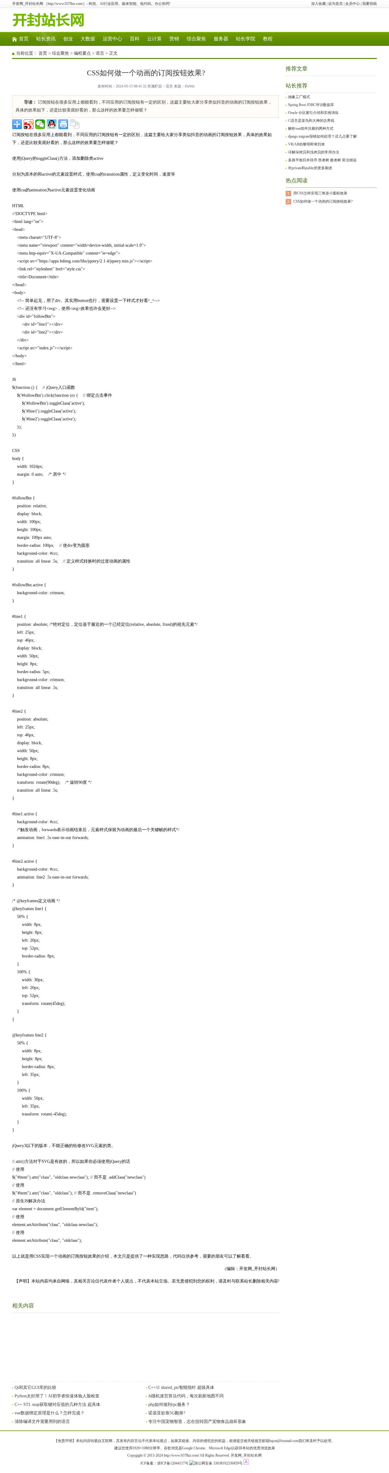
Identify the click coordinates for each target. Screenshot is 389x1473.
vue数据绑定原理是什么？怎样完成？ (49, 1413)
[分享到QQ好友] (52, 124)
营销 (174, 38)
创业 (68, 38)
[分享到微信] (40, 124)
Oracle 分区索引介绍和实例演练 (313, 113)
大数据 (88, 38)
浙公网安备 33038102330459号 (218, 1463)
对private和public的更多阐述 (310, 168)
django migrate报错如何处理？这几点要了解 (322, 136)
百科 (134, 38)
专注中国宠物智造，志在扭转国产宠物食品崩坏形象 (197, 1421)
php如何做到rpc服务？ (169, 1404)
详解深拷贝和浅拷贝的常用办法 (313, 152)
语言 (100, 53)
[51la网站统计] (246, 1463)
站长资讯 (46, 38)
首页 (24, 38)
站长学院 (245, 38)
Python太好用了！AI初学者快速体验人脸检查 (57, 1396)
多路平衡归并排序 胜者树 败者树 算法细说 (322, 160)
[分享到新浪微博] (28, 124)
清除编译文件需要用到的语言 (42, 1421)
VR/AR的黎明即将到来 (306, 144)
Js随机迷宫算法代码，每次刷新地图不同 (186, 1396)
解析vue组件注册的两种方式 (310, 128)
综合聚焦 (196, 38)
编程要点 (82, 53)
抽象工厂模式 (299, 97)
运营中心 (112, 38)
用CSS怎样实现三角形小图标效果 (320, 193)
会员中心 (352, 4)
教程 (268, 38)
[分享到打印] (63, 124)
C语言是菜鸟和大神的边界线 (311, 120)
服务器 (221, 38)
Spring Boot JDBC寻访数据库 (311, 105)
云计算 (154, 38)
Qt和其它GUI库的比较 (35, 1387)
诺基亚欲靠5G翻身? (166, 1413)
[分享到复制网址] (75, 124)
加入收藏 (318, 4)
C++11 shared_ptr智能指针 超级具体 (181, 1387)
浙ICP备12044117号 (172, 1463)
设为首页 (335, 4)
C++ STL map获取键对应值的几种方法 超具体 (57, 1404)
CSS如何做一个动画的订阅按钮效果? (323, 201)
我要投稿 (369, 4)
